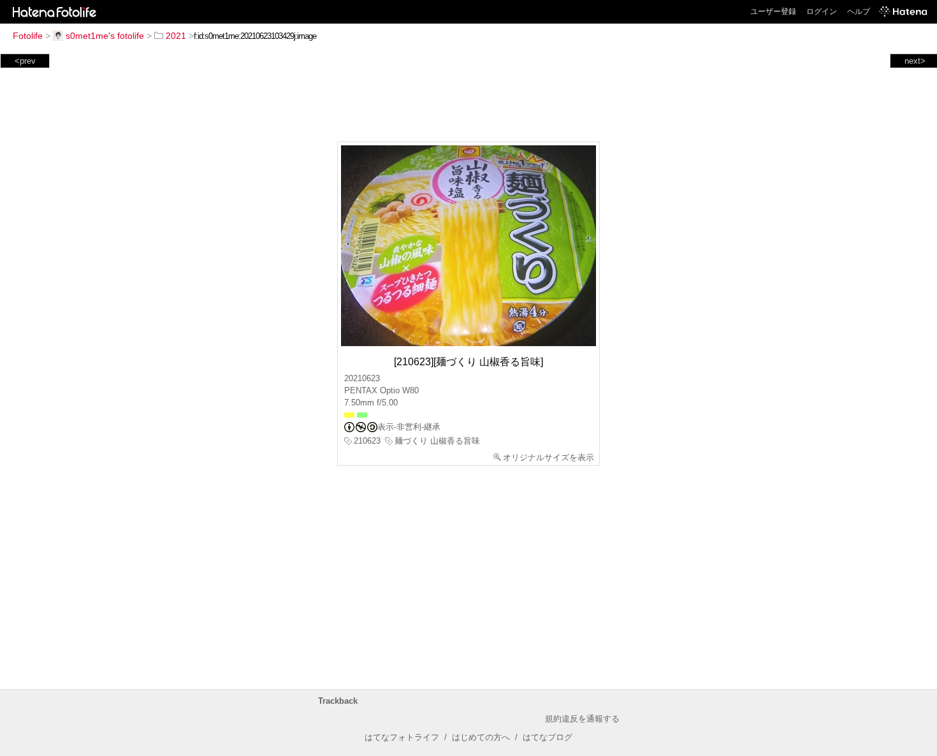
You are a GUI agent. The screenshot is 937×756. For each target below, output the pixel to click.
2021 (176, 36)
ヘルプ (858, 11)
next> (915, 61)
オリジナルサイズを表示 (548, 457)
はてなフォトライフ (402, 737)
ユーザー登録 (773, 11)
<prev (25, 61)
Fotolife (28, 36)
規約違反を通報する (582, 718)
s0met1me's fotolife (105, 36)
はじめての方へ (481, 737)
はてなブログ (547, 737)
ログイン (821, 11)
